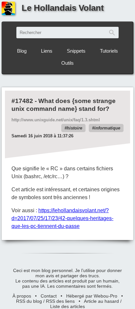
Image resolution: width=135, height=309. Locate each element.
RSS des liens (60, 301)
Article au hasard (101, 301)
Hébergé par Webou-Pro (91, 296)
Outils (67, 63)
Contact (49, 296)
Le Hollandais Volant (63, 8)
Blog (22, 51)
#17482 (22, 100)
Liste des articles (67, 306)
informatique (107, 128)
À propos (21, 296)
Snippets (76, 51)
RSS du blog (29, 301)
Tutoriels (109, 51)
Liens (46, 51)
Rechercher (112, 32)
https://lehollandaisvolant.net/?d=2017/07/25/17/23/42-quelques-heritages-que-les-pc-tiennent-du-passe (62, 218)
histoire (74, 128)
